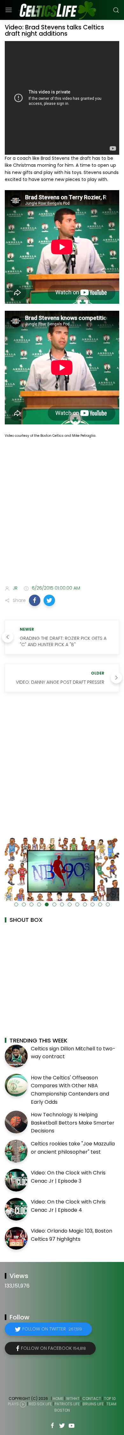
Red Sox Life (40, 1404)
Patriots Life (67, 1404)
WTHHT (72, 1398)
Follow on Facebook (53, 1348)
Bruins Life (93, 1404)
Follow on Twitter (52, 1329)
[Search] (116, 10)
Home (58, 1398)
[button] (34, 600)
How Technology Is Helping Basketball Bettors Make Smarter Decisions (72, 1122)
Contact (91, 1398)
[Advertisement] (62, 512)
